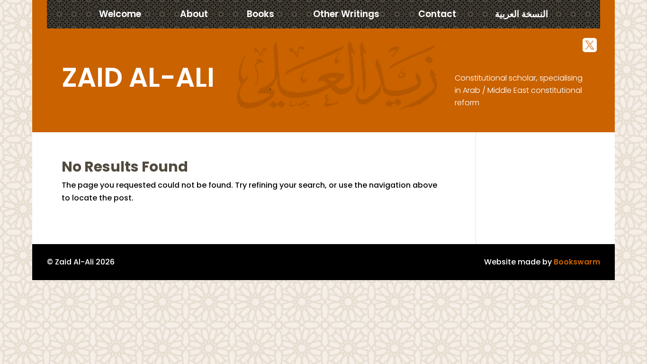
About (194, 15)
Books (260, 15)
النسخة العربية (521, 15)
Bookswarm (577, 261)
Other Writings (346, 15)
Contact (437, 15)
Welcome (120, 15)
